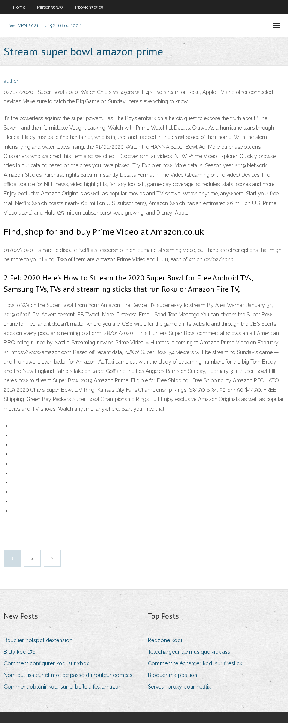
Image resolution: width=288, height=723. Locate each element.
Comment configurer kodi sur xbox (46, 663)
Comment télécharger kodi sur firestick (195, 663)
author (11, 81)
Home (19, 7)
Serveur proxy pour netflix (179, 687)
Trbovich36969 (88, 7)
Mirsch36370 (50, 7)
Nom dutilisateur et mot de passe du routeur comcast (69, 675)
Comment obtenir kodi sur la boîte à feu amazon (63, 687)
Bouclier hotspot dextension (38, 640)
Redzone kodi (165, 640)
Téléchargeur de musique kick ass (189, 652)
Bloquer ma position (172, 675)
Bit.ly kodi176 (20, 652)
